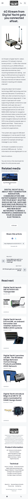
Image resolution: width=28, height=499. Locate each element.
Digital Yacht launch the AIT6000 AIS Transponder (12, 289)
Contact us (18, 486)
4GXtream (14, 225)
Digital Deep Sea (14, 458)
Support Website (9, 470)
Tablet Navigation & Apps (14, 453)
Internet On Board (14, 451)
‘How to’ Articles (8, 466)
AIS (7, 450)
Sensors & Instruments (15, 450)
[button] (2, 3)
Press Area (11, 486)
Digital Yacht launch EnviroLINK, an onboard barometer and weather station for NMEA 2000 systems (13, 323)
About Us (7, 484)
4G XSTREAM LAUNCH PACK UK (9, 183)
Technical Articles (19, 466)
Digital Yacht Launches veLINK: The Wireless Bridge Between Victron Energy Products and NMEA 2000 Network (13, 360)
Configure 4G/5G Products (14, 473)
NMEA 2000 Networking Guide (14, 468)
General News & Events (17, 484)
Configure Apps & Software (14, 475)
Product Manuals (19, 470)
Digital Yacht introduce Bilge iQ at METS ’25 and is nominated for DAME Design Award (13, 396)
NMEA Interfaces (12, 457)
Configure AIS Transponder (14, 471)
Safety (19, 457)
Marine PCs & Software (14, 455)
